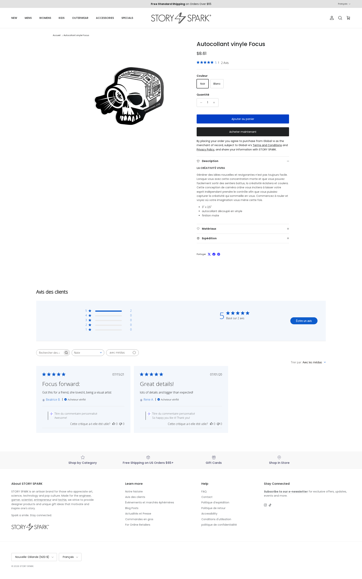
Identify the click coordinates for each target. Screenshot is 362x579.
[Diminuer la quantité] (200, 102)
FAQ (204, 491)
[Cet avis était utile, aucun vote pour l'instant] (113, 424)
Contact (206, 497)
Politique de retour (213, 508)
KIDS (61, 18)
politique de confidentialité (219, 525)
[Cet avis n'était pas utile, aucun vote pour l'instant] (120, 424)
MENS (28, 18)
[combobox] (88, 352)
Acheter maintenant (242, 132)
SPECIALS (127, 18)
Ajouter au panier (243, 119)
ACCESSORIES (105, 18)
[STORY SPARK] (181, 18)
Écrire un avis (304, 321)
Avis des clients (135, 497)
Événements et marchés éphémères (149, 502)
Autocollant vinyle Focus (76, 35)
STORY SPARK (27, 566)
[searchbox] (49, 353)
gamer (15, 500)
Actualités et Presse (138, 513)
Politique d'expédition (215, 502)
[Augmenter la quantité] (215, 102)
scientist (27, 500)
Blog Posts (131, 508)
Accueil (57, 35)
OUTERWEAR (80, 18)
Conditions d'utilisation (216, 519)
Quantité (203, 95)
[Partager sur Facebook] (213, 254)
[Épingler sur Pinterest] (218, 254)
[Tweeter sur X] (209, 254)
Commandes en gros (139, 519)
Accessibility (209, 513)
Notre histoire (134, 491)
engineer (85, 496)
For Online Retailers (137, 525)
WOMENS (45, 18)
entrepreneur (42, 500)
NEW (14, 18)
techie (62, 500)
